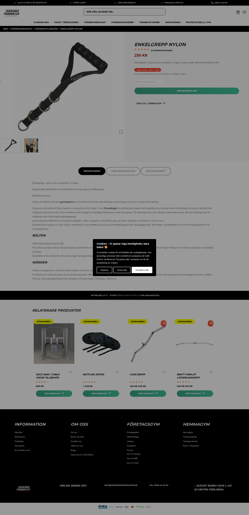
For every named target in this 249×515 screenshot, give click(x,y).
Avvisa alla (122, 270)
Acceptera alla (142, 270)
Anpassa (104, 270)
